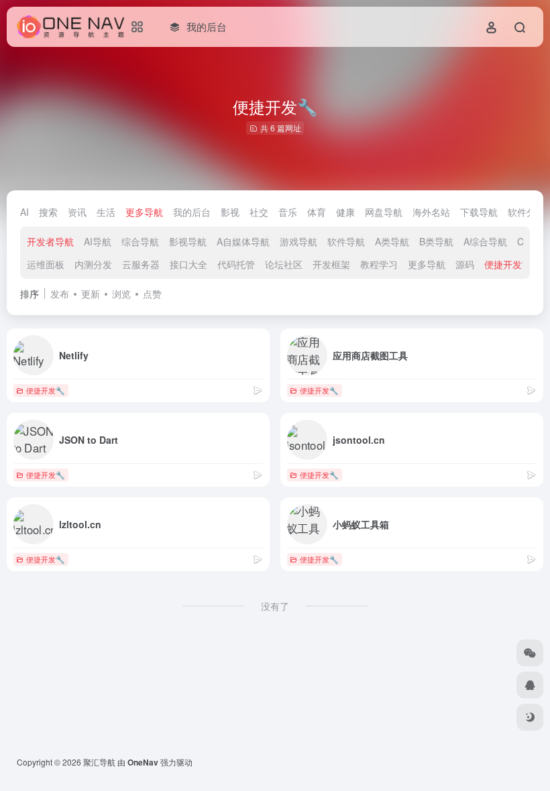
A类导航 (392, 241)
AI (24, 212)
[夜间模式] (529, 717)
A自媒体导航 (243, 241)
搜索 (48, 212)
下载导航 (479, 212)
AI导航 (97, 241)
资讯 (77, 212)
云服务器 (141, 264)
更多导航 (144, 212)
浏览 (121, 293)
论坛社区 (283, 264)
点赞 (152, 293)
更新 (90, 293)
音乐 (287, 212)
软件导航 (346, 241)
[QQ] (529, 685)
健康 (345, 212)
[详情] (257, 390)
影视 (230, 212)
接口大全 (188, 264)
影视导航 (188, 241)
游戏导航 (298, 241)
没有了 (275, 606)
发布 (59, 293)
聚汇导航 (99, 762)
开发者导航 (50, 241)
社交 (259, 212)
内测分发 (93, 264)
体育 (316, 212)
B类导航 (436, 241)
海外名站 (431, 212)
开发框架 (331, 264)
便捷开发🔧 (508, 264)
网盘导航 (383, 212)
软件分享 (526, 212)
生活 (106, 212)
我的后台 (192, 212)
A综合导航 (485, 241)
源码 (464, 264)
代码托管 (236, 264)
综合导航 (140, 241)
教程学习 (379, 264)
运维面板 (45, 264)
